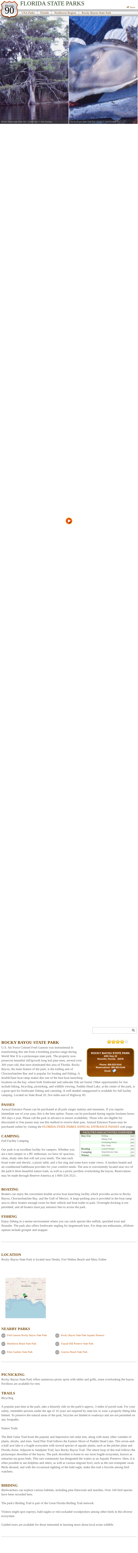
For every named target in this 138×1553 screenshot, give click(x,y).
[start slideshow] (69, 521)
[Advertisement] (31, 1031)
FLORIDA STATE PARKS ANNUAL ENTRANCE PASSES (80, 1126)
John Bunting (46, 121)
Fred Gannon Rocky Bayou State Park (27, 1335)
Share (132, 7)
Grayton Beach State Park (74, 1352)
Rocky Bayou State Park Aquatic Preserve (82, 1335)
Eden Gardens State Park (20, 1352)
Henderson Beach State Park (21, 1343)
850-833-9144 (114, 1064)
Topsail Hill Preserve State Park (77, 1343)
